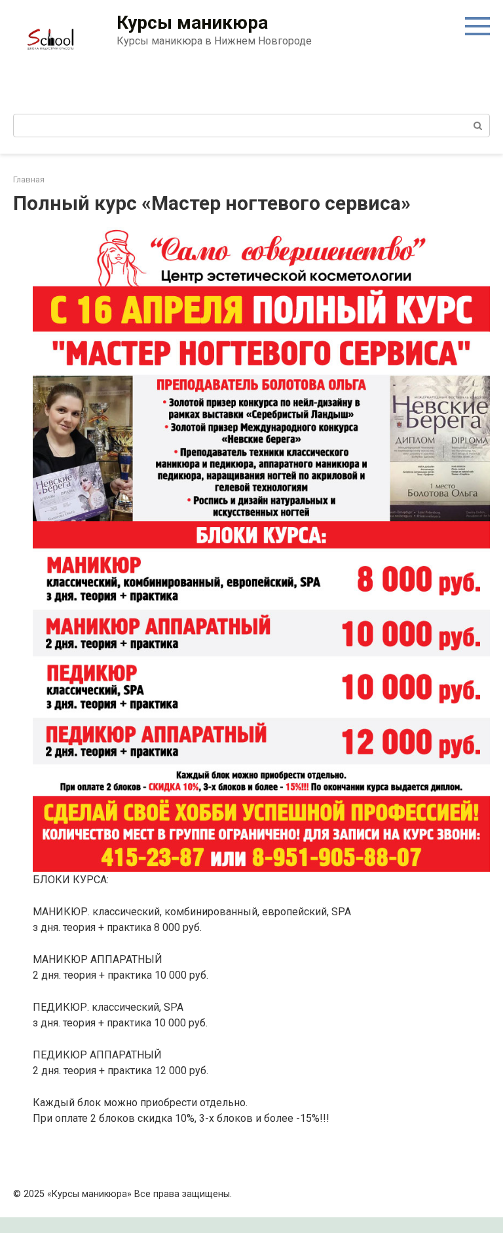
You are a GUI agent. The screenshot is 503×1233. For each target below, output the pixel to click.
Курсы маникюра (192, 22)
